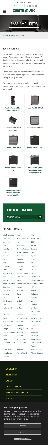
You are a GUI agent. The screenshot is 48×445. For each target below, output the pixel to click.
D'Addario (20, 263)
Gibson (33, 273)
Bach (4, 245)
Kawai (19, 294)
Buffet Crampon (23, 252)
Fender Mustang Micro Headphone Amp (13, 109)
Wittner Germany (37, 353)
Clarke (5, 259)
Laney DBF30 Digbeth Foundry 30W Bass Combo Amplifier (34, 170)
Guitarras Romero (37, 280)
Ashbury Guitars (23, 238)
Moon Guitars (22, 318)
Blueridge (6, 249)
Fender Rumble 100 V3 (34, 108)
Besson (33, 245)
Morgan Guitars (36, 318)
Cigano (33, 256)
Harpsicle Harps (9, 284)
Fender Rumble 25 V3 (34, 128)
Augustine (6, 242)
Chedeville (20, 256)
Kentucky (6, 297)
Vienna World (22, 353)
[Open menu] (4, 11)
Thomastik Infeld (9, 343)
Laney (19, 304)
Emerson (20, 266)
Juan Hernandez (23, 291)
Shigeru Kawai (22, 339)
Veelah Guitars (36, 350)
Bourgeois (34, 249)
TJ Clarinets (21, 343)
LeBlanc (20, 308)
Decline (23, 432)
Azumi (19, 242)
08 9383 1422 (25, 3)
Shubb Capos (36, 339)
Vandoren (20, 350)
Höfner (33, 287)
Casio (33, 252)
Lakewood (34, 301)
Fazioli (19, 270)
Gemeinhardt (7, 273)
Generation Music (23, 273)
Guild (19, 280)
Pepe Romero (36, 322)
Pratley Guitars (22, 329)
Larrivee (34, 304)
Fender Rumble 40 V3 (13, 148)
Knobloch (34, 297)
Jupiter (33, 291)
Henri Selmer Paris (24, 284)
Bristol (5, 252)
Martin (33, 315)
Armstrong (7, 238)
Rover (5, 336)
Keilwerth (34, 294)
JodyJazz (6, 291)
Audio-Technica (36, 238)
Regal (33, 329)
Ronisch (20, 332)
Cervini (5, 256)
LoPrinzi (6, 315)
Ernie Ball (34, 266)
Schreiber (34, 336)
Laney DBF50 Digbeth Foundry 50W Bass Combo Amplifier (13, 192)
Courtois (34, 259)
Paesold (20, 322)
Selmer (5, 339)
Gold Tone (20, 277)
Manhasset (21, 315)
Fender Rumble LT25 (34, 148)
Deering (34, 263)
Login (12, 6)
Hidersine (6, 287)
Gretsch (5, 280)
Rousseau (34, 332)
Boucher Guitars (23, 249)
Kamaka (6, 294)
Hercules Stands (37, 284)
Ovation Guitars (8, 322)
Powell (33, 325)
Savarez (20, 336)
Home (5, 35)
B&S (32, 242)
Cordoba (20, 259)
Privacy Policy (22, 419)
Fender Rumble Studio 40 (13, 169)
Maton (5, 318)
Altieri (19, 235)
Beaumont (20, 245)
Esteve (5, 270)
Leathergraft (7, 308)
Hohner (19, 287)
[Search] (27, 6)
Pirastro (20, 325)
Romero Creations (9, 332)
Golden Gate (35, 277)
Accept (23, 426)
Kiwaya (19, 297)
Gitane (5, 277)
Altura (33, 235)
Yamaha (6, 356)
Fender (33, 270)
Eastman (6, 266)
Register (19, 6)
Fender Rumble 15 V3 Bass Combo (13, 129)
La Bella (20, 301)
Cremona (6, 263)
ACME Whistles (8, 235)
